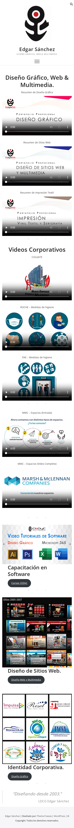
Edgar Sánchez (37, 49)
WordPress (59, 816)
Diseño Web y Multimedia (26, 679)
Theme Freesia (44, 816)
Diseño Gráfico (19, 776)
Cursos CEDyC (19, 583)
